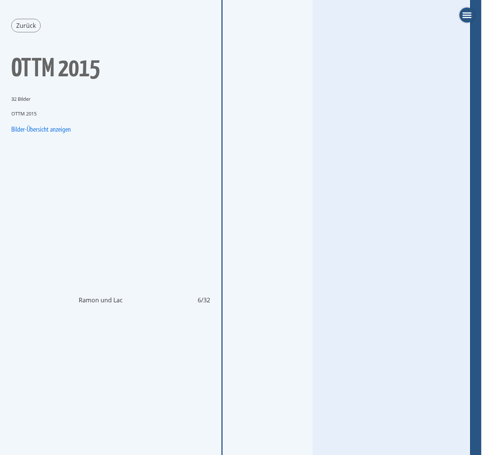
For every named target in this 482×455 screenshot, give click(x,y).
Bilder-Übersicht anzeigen (41, 129)
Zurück (26, 25)
